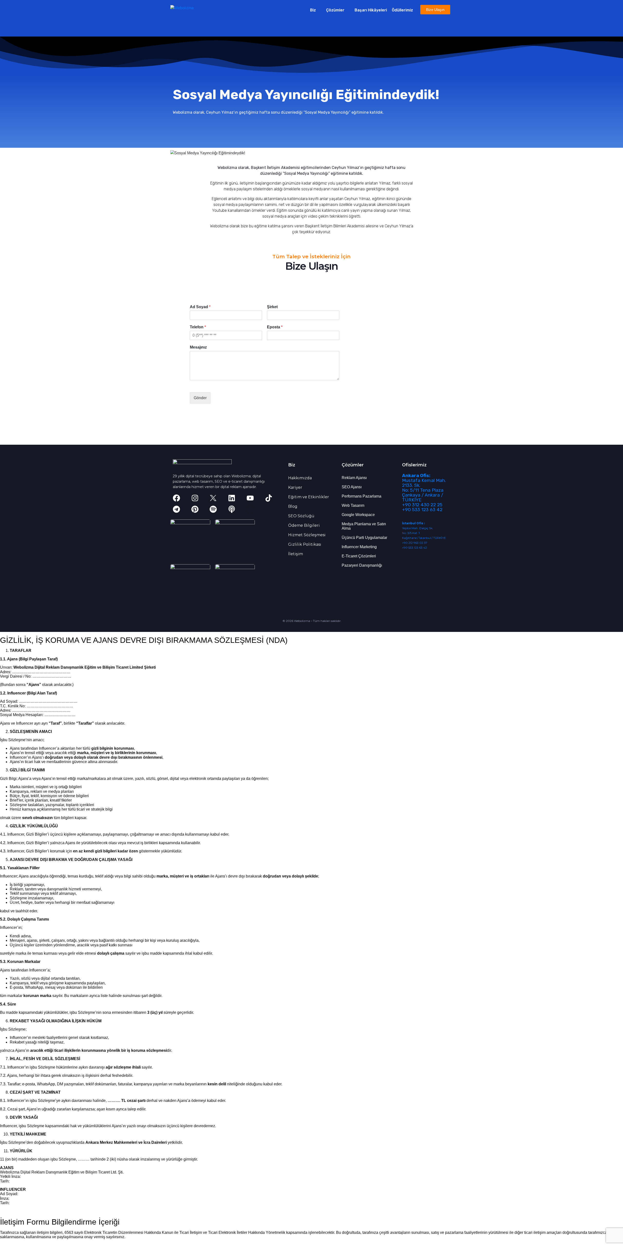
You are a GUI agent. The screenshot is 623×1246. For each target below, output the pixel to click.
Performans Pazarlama (361, 496)
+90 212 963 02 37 (414, 543)
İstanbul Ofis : (413, 523)
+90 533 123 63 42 (422, 509)
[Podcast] (231, 509)
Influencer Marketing (359, 547)
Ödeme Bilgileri (304, 525)
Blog (292, 506)
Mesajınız (198, 347)
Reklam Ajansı (354, 478)
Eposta (275, 327)
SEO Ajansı (352, 487)
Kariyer (295, 487)
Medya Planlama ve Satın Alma (364, 526)
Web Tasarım (353, 505)
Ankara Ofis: (416, 475)
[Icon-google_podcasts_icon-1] (250, 509)
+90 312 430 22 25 (422, 505)
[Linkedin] (231, 498)
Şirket (272, 307)
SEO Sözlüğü (301, 516)
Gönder (200, 398)
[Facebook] (176, 498)
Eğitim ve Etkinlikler (308, 497)
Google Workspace (358, 515)
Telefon (198, 327)
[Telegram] (176, 509)
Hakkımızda (300, 478)
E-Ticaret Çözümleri (359, 556)
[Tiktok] (268, 498)
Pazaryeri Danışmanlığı (362, 565)
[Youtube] (250, 498)
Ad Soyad (200, 307)
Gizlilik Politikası (304, 544)
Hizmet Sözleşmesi (307, 535)
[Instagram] (195, 498)
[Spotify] (213, 509)
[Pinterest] (195, 509)
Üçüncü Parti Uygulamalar (364, 537)
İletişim (295, 554)
